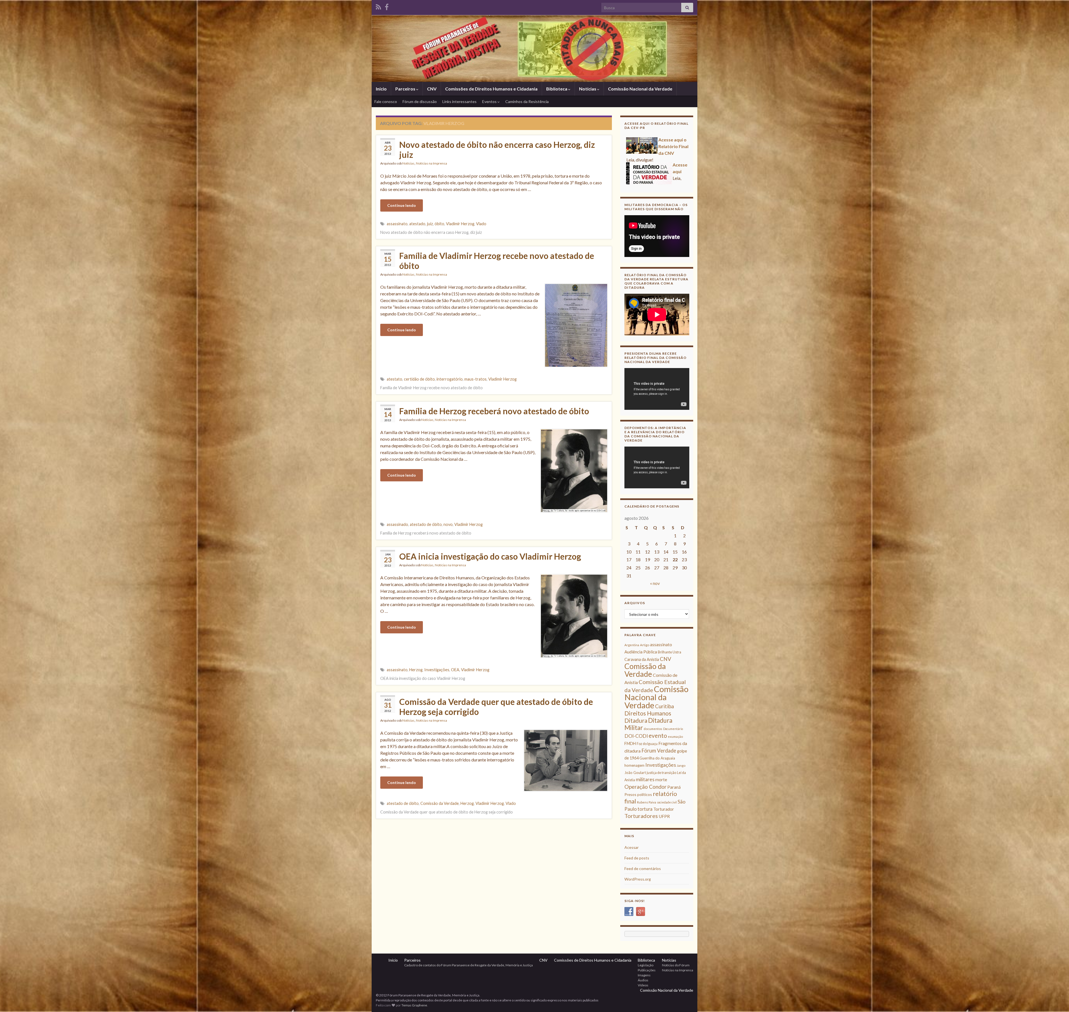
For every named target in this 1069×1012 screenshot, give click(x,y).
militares (645, 779)
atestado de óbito (426, 524)
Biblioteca (557, 88)
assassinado (397, 524)
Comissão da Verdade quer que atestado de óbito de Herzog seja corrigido (496, 707)
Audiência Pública (640, 651)
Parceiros (405, 88)
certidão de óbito (419, 379)
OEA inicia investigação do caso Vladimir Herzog (490, 556)
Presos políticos (638, 794)
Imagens (644, 975)
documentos (653, 729)
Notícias (588, 88)
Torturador (663, 809)
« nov (655, 583)
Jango (681, 765)
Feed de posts (636, 858)
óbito (439, 223)
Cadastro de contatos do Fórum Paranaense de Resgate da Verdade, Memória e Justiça (468, 965)
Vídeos (643, 985)
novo (448, 524)
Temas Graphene (414, 1005)
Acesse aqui (639, 139)
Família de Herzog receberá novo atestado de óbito (494, 411)
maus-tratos (475, 379)
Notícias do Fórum (676, 965)
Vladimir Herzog (460, 223)
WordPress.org (637, 879)
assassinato (397, 223)
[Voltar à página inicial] (534, 48)
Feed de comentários (642, 868)
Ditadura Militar (648, 724)
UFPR (664, 816)
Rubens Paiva (646, 802)
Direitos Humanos (647, 713)
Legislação (645, 965)
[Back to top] (1056, 999)
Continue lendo (401, 205)
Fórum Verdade (658, 751)
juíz (430, 223)
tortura (645, 809)
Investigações (436, 669)
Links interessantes (459, 101)
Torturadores (641, 815)
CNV (432, 88)
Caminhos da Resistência (527, 101)
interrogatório (450, 379)
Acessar (631, 847)
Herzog (416, 669)
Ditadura (635, 720)
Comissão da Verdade (439, 803)
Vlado (481, 223)
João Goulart (635, 772)
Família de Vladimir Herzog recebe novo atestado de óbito (496, 261)
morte (661, 779)
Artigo (644, 645)
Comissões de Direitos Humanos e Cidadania (491, 88)
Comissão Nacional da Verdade (640, 88)
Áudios (643, 980)
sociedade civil (667, 802)
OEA (455, 669)
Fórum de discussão (420, 101)
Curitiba (664, 706)
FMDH (630, 743)
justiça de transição (661, 773)
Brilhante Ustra (669, 652)
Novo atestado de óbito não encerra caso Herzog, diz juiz (497, 149)
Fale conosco (385, 101)
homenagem (634, 765)
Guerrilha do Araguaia (657, 758)
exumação (675, 736)
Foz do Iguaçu (647, 744)
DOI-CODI (636, 736)
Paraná (674, 787)
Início (381, 88)
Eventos (489, 101)
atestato (394, 379)
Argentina (631, 645)
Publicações (647, 970)
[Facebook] (387, 6)
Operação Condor (645, 786)
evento (658, 735)
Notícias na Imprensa (431, 163)
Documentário (673, 729)
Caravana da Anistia (641, 659)
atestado (417, 223)
